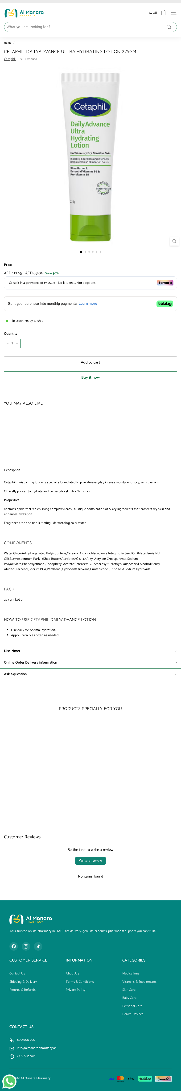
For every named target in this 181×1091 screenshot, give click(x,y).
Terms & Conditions (80, 982)
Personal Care (132, 1006)
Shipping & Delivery (23, 982)
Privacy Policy (75, 990)
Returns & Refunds (22, 990)
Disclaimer (12, 651)
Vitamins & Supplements (139, 982)
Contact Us (17, 973)
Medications (131, 973)
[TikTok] (38, 946)
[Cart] (163, 13)
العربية (153, 12)
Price (8, 265)
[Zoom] (174, 241)
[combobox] (90, 27)
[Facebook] (13, 946)
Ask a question (15, 674)
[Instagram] (26, 946)
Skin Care (129, 990)
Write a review (90, 860)
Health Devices (133, 1014)
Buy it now (90, 377)
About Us (72, 973)
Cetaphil (10, 59)
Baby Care (129, 998)
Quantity (10, 334)
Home (7, 43)
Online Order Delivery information (30, 662)
